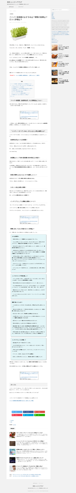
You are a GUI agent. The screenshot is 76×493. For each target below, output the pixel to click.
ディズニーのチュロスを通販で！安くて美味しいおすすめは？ (63, 48)
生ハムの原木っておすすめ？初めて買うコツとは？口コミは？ (63, 65)
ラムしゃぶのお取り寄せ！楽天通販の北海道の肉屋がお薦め (63, 81)
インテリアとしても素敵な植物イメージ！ (21, 93)
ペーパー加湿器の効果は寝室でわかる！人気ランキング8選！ (22, 400)
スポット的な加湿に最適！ (18, 91)
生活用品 (12, 420)
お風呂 (64, 20)
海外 (65, 27)
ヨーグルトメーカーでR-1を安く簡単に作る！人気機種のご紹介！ (26, 476)
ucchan (14, 424)
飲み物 (60, 29)
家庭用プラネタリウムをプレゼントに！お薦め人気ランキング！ (30, 457)
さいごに (12, 96)
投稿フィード (54, 39)
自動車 (53, 29)
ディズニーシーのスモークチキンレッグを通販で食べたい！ (63, 56)
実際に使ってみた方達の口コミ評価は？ (20, 94)
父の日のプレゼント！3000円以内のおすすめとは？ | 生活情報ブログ (60, 34)
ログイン (53, 37)
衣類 (56, 29)
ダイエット (54, 25)
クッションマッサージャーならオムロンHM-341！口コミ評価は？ (30, 441)
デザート (58, 25)
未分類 (53, 16)
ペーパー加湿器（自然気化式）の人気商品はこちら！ (21, 83)
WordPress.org (54, 42)
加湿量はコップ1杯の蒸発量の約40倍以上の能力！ (22, 88)
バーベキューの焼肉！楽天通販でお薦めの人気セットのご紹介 (63, 73)
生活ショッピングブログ (14, 2)
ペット (63, 25)
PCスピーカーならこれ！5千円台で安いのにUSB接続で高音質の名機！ (27, 474)
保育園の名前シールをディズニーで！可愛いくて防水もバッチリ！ (30, 449)
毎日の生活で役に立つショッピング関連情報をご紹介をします (38, 488)
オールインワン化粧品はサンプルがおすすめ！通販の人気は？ (29, 466)
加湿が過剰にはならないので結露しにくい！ (21, 90)
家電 (62, 27)
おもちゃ (56, 20)
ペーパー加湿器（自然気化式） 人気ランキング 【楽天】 (28, 75)
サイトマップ (21, 6)
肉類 (68, 27)
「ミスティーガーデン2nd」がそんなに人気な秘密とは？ (22, 85)
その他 (67, 20)
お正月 (60, 20)
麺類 (66, 29)
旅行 (52, 15)
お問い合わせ (11, 6)
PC (52, 20)
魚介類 (63, 29)
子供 (59, 27)
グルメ (53, 12)
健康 (52, 14)
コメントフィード (55, 40)
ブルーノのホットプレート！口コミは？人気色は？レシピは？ (29, 432)
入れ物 (56, 27)
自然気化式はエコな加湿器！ (18, 86)
